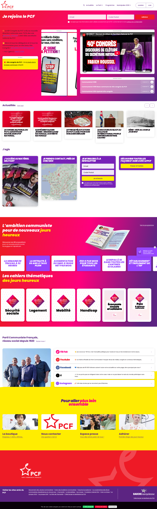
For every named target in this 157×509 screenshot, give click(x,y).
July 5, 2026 (19, 52)
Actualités (90, 5)
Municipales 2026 (123, 5)
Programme (110, 5)
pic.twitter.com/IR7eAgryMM (22, 48)
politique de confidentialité (134, 22)
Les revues (80, 492)
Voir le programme (147, 225)
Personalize (112, 506)
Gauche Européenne (84, 490)
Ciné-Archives (105, 492)
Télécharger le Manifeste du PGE (75, 494)
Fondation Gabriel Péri (92, 492)
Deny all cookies (102, 506)
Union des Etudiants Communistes (65, 490)
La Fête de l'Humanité (56, 494)
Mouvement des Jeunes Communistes (41, 490)
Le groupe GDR (43, 494)
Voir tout (20, 106)
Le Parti (98, 5)
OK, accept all (89, 506)
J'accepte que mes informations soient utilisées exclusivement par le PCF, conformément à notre (106, 22)
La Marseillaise (70, 492)
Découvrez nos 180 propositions (14, 242)
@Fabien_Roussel (10, 36)
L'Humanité (61, 492)
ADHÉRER (141, 5)
